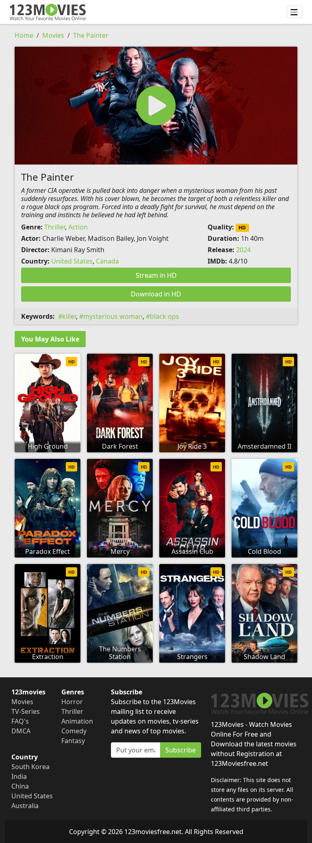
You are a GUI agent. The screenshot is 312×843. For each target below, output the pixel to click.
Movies (53, 35)
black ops (164, 316)
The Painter (90, 35)
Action (78, 227)
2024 (243, 249)
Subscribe (180, 750)
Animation (77, 721)
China (20, 786)
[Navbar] (294, 12)
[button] (156, 105)
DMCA (20, 730)
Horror (72, 701)
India (19, 776)
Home (24, 35)
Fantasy (73, 740)
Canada (107, 261)
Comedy (74, 730)
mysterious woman (113, 316)
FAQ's (20, 721)
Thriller (54, 227)
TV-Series (25, 711)
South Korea (30, 766)
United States (72, 261)
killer (69, 316)
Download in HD (156, 294)
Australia (25, 805)
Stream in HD (156, 275)
